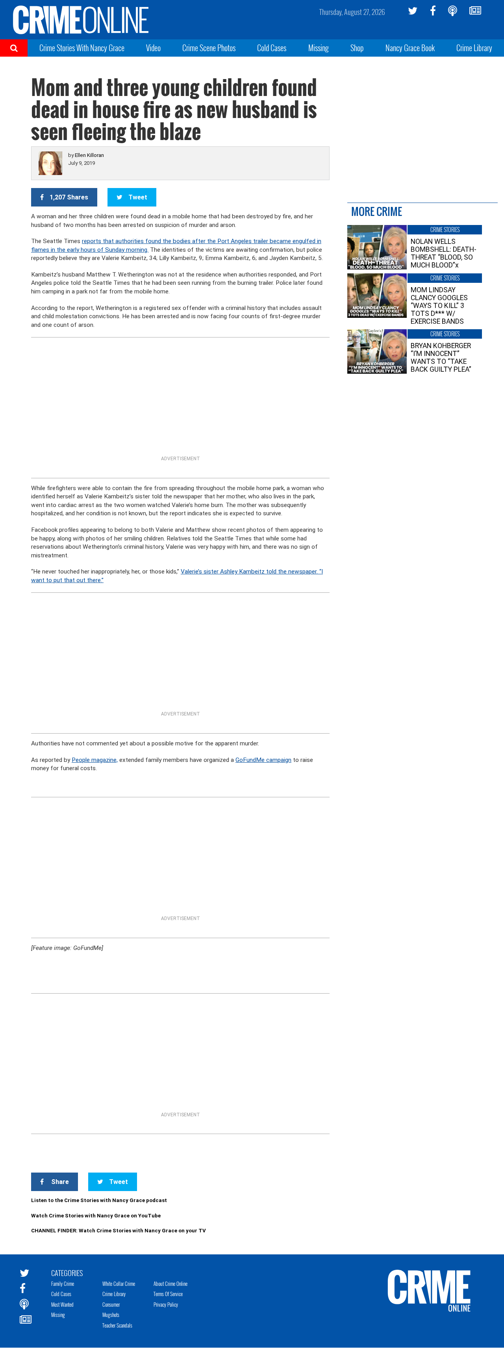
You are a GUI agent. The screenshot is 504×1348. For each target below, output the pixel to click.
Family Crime (62, 1283)
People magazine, (95, 759)
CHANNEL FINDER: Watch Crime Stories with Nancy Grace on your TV (118, 1231)
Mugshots (110, 1314)
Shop (357, 47)
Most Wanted (62, 1304)
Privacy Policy (166, 1304)
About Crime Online (170, 1283)
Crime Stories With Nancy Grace (81, 47)
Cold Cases (271, 47)
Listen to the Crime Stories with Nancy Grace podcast (99, 1200)
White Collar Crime (118, 1283)
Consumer (111, 1304)
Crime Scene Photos (208, 47)
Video (153, 47)
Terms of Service (168, 1294)
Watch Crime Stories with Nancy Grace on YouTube (96, 1216)
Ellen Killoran (89, 155)
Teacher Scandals (117, 1325)
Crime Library (474, 47)
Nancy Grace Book (410, 47)
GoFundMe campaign (263, 759)
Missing (318, 47)
